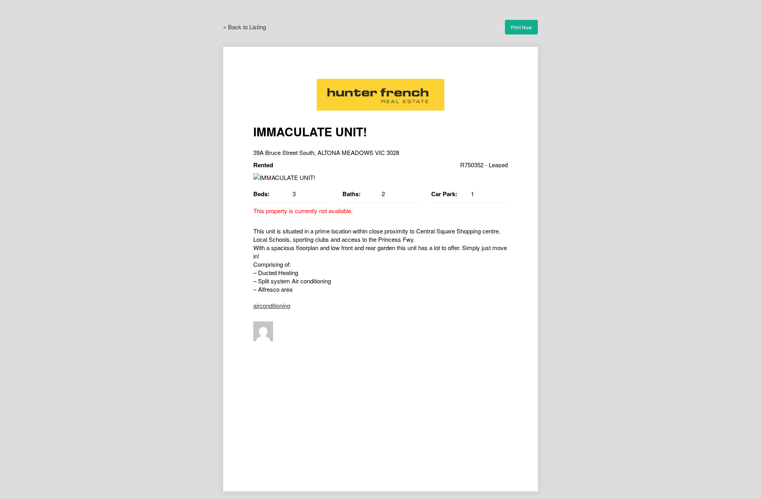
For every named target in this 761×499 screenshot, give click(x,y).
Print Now (521, 27)
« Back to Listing (244, 27)
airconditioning (271, 305)
